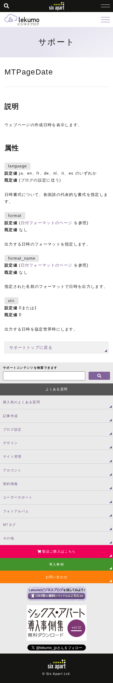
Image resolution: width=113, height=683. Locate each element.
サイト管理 (12, 456)
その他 (8, 538)
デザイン (10, 443)
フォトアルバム (16, 511)
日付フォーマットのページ (47, 223)
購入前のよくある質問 (21, 402)
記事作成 (10, 416)
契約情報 (10, 484)
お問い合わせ (57, 577)
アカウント (12, 470)
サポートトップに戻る (30, 347)
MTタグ (9, 524)
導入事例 (56, 564)
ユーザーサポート (18, 497)
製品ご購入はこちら (58, 551)
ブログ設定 (12, 429)
